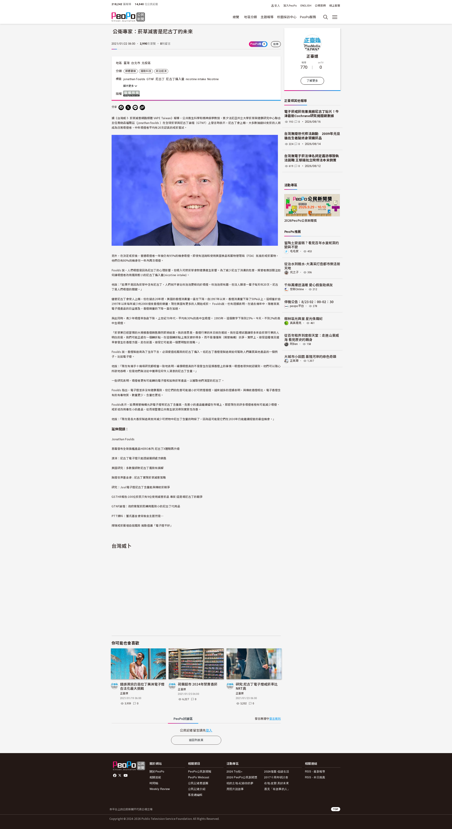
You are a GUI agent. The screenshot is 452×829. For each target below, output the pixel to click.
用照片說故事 (235, 789)
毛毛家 (294, 251)
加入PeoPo (290, 5)
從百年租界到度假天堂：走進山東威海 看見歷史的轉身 (311, 337)
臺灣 (127, 63)
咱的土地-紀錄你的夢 (240, 783)
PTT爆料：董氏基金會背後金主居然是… (138, 516)
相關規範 (155, 777)
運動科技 (146, 71)
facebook (115, 775)
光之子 (294, 272)
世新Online (297, 289)
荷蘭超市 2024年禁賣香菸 (197, 684)
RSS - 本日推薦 (315, 777)
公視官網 (320, 5)
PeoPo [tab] (183, 719)
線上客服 (334, 5)
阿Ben (294, 344)
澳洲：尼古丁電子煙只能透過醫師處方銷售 (139, 458)
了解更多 (312, 80)
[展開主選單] (334, 17)
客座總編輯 (195, 795)
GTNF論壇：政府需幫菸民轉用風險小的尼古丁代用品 (146, 506)
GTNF (150, 79)
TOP (335, 809)
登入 (277, 5)
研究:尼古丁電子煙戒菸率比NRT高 (257, 686)
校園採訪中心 (286, 17)
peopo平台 (297, 306)
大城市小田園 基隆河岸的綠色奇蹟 (310, 356)
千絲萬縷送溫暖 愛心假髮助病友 (308, 284)
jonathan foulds (134, 79)
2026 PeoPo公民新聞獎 (242, 777)
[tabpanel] (196, 730)
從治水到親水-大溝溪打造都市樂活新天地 (312, 265)
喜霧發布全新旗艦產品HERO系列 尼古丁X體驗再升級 (146, 448)
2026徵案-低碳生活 (276, 771)
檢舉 (275, 44)
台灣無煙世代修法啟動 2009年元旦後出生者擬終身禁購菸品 (312, 136)
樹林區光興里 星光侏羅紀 (303, 318)
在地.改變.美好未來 (276, 783)
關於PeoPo (157, 771)
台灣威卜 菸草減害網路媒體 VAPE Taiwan (144, 118)
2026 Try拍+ (235, 771)
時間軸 (154, 783)
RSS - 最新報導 (315, 771)
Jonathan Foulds (123, 439)
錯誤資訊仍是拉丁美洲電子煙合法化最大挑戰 (142, 686)
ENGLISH (306, 5)
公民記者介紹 (196, 789)
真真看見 (295, 323)
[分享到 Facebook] (121, 107)
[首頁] (128, 17)
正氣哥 (294, 360)
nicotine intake (196, 79)
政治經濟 (161, 71)
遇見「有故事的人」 (277, 789)
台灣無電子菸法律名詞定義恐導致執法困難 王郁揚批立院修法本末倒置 (311, 158)
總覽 (236, 17)
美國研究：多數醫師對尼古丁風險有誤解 (137, 468)
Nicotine (213, 79)
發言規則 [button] (275, 718)
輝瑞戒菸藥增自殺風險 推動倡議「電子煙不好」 (142, 525)
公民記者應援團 (198, 783)
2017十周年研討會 (276, 777)
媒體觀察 (130, 71)
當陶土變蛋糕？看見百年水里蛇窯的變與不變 (311, 244)
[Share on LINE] (135, 107)
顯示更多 (129, 86)
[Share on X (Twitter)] (128, 107)
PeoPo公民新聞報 (200, 771)
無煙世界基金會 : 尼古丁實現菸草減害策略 (139, 477)
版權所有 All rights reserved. (132, 93)
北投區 (146, 63)
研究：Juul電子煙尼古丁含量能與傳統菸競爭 (141, 487)
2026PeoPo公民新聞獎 (300, 220)
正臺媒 (124, 693)
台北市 (135, 63)
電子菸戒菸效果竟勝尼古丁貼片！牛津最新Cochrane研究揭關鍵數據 (311, 114)
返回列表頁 (196, 740)
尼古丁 (160, 79)
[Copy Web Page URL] (142, 107)
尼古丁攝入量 (175, 79)
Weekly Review (160, 789)
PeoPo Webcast (198, 777)
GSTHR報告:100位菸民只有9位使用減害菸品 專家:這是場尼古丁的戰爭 (157, 496)
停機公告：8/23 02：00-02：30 (309, 301)
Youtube (126, 775)
